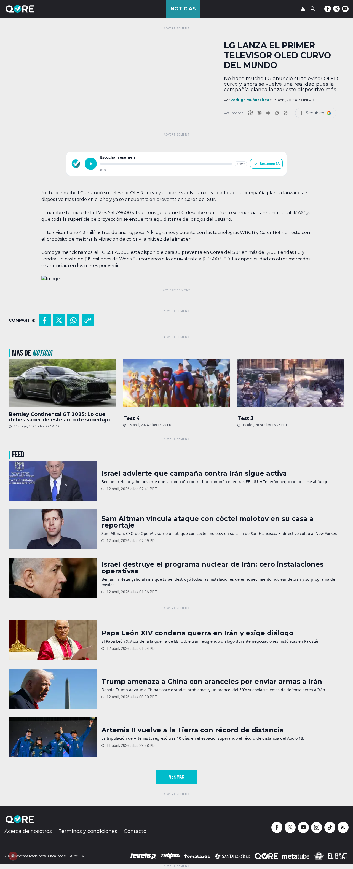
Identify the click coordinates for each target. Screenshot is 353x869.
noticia (42, 353)
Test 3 (245, 418)
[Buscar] (313, 8)
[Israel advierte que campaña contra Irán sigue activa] (53, 481)
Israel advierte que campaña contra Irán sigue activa (194, 473)
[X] (336, 9)
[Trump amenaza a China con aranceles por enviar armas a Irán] (53, 689)
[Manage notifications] (13, 856)
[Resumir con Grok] (277, 113)
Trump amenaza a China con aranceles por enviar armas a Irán (211, 681)
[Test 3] (290, 384)
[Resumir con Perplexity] (285, 113)
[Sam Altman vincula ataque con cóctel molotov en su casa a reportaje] (53, 529)
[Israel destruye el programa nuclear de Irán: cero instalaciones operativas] (53, 578)
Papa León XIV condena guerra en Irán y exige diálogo (197, 633)
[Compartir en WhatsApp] (73, 320)
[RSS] (343, 827)
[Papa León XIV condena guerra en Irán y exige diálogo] (53, 640)
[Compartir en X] (59, 320)
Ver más (176, 777)
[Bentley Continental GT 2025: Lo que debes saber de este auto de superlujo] (62, 383)
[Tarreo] (170, 856)
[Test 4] (176, 384)
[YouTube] (345, 9)
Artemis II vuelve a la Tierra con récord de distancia (192, 730)
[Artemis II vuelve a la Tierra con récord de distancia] (53, 737)
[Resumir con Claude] (259, 113)
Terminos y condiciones (87, 831)
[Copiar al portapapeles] (88, 320)
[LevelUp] (143, 856)
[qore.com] (75, 163)
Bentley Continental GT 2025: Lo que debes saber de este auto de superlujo (59, 417)
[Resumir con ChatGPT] (250, 113)
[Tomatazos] (197, 856)
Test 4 (131, 418)
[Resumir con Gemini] (268, 113)
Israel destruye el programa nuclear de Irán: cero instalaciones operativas (212, 567)
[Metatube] (295, 856)
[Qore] (35, 9)
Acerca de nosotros (28, 831)
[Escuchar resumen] (91, 164)
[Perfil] (303, 9)
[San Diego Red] (233, 856)
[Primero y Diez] (319, 856)
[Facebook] (327, 9)
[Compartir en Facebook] (45, 320)
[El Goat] (338, 856)
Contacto (135, 831)
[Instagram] (316, 827)
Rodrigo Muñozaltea (250, 100)
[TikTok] (329, 827)
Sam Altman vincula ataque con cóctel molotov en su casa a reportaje (207, 522)
